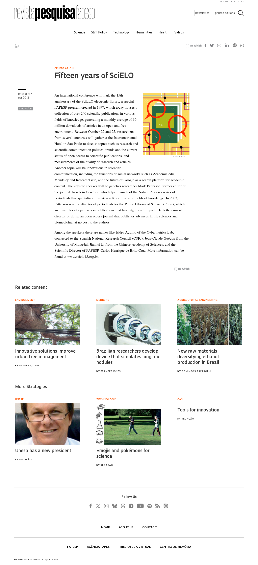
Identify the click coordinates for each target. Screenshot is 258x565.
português (237, 2)
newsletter (202, 13)
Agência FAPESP (99, 547)
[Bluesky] (114, 506)
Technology (121, 32)
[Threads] (123, 506)
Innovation (25, 109)
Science (79, 32)
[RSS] (157, 506)
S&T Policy (99, 32)
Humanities (144, 32)
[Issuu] (165, 506)
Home (106, 527)
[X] (98, 506)
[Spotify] (149, 506)
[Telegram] (131, 506)
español (224, 2)
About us (126, 527)
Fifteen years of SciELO (94, 76)
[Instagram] (106, 506)
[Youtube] (140, 506)
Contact (149, 527)
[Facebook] (92, 506)
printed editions (225, 13)
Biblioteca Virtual (136, 547)
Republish (196, 46)
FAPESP (73, 547)
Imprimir (16, 46)
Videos (179, 32)
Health (163, 32)
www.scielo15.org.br (82, 256)
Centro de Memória (175, 547)
